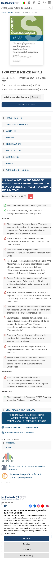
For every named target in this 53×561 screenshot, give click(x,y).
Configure (26, 550)
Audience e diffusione (17, 170)
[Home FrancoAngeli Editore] (10, 3)
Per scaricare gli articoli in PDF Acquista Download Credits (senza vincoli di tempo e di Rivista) (26, 418)
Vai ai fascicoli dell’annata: (20, 410)
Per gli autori (13, 150)
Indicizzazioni (13, 144)
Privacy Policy (26, 555)
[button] (23, 3)
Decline (26, 544)
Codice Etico (12, 157)
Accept (26, 538)
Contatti (11, 131)
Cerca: (4, 8)
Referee (10, 137)
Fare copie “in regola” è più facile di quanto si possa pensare (25, 476)
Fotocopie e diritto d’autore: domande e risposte (27, 467)
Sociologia (10, 443)
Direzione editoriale (17, 124)
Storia (8, 447)
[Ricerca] (50, 8)
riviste (10, 12)
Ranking (10, 163)
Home (4, 12)
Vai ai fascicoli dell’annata (16, 97)
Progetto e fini (14, 118)
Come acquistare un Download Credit (22, 427)
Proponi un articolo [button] (26, 105)
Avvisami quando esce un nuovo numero (19, 433)
